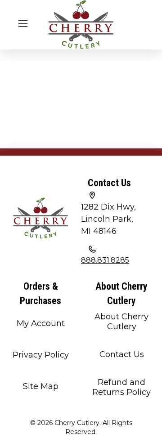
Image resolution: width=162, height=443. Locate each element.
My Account (41, 323)
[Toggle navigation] (23, 22)
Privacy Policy (41, 355)
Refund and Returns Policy (121, 387)
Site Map (40, 386)
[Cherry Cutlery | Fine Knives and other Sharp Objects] (81, 24)
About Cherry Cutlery (121, 321)
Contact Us (121, 354)
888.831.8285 (105, 260)
